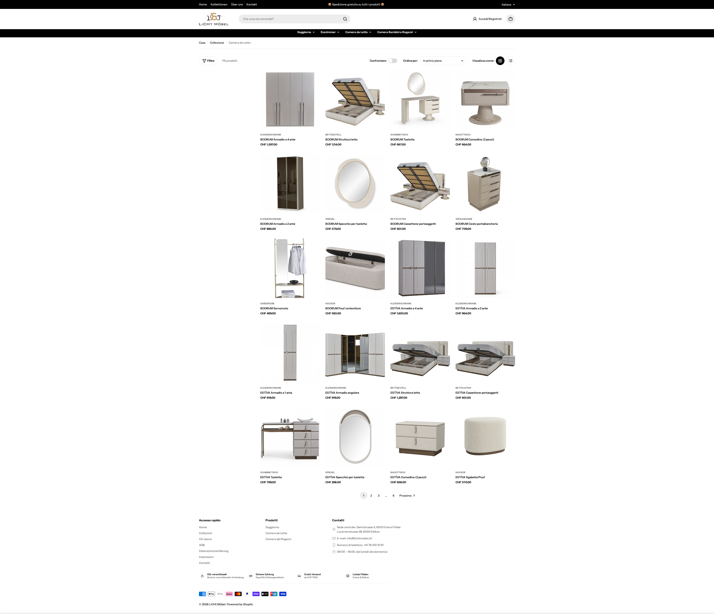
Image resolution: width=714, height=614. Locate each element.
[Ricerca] (345, 19)
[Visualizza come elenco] (510, 60)
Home (203, 4)
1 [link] (363, 495)
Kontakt (252, 4)
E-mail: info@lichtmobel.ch (354, 538)
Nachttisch (463, 134)
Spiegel (330, 219)
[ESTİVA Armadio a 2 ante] (485, 268)
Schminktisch (399, 134)
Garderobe (267, 303)
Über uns (237, 4)
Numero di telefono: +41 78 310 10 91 (360, 545)
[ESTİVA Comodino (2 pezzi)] (420, 437)
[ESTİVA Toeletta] (290, 437)
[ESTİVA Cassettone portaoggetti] (485, 352)
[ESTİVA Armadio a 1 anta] (290, 352)
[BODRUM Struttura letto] (355, 99)
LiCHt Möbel (217, 604)
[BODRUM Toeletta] (420, 99)
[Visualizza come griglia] (500, 60)
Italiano (506, 4)
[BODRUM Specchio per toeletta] (355, 183)
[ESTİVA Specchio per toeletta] (355, 437)
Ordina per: (410, 60)
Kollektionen (219, 4)
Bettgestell (333, 134)
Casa (202, 42)
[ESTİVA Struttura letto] (420, 352)
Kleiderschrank (270, 134)
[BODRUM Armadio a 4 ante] (290, 99)
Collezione (217, 42)
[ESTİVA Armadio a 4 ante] (420, 268)
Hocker (330, 303)
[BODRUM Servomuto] (290, 268)
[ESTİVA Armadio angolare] (355, 352)
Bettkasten (398, 219)
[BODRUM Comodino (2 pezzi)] (485, 99)
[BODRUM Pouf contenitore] (355, 268)
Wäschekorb (464, 219)
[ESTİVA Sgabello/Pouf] (485, 437)
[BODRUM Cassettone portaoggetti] (420, 183)
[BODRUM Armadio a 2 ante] (290, 183)
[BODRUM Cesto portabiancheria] (485, 183)
